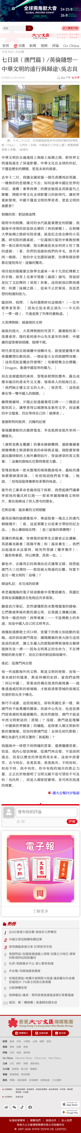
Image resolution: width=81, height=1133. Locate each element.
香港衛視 (30, 1089)
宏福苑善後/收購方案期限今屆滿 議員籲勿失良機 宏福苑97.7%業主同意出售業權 (42, 980)
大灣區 (26, 1041)
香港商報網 (20, 1089)
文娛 (5, 1063)
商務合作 (51, 1120)
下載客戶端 (72, 28)
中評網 (62, 1089)
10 (5, 1003)
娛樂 (25, 1063)
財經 (49, 1041)
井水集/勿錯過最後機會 (24, 971)
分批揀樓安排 (18, 987)
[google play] (70, 1112)
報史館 (62, 1033)
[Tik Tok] (22, 1107)
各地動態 (33, 1080)
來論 (18, 1052)
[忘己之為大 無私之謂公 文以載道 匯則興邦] (68, 36)
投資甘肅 (19, 1097)
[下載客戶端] (64, 28)
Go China (8, 1058)
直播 (18, 1047)
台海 (35, 1041)
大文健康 (56, 1080)
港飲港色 (34, 1063)
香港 (12, 1041)
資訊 (5, 1080)
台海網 (25, 1092)
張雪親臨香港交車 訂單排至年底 (30, 946)
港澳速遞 (45, 1080)
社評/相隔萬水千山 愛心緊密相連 (31, 963)
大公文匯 (40, 36)
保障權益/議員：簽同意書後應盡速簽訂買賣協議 (41, 995)
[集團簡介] (16, 1033)
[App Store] (70, 1104)
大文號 (6, 1069)
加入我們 (66, 1120)
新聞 (5, 1041)
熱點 (12, 1047)
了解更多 (40, 911)
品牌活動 (43, 1033)
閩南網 (18, 1092)
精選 (25, 1047)
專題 (5, 1074)
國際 (42, 1041)
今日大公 (7, 52)
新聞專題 (14, 1074)
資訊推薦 (22, 1080)
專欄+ (12, 1080)
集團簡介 (23, 1033)
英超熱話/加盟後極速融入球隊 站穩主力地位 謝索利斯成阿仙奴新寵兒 (42, 955)
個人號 (24, 1069)
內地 (18, 1041)
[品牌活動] (36, 1033)
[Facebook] (30, 1107)
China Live (40, 1058)
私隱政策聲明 (17, 1120)
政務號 (15, 1069)
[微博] (6, 1107)
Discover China (23, 1058)
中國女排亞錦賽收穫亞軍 (25, 939)
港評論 (26, 1052)
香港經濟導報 (41, 1089)
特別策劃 (25, 1074)
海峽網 (70, 1089)
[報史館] (56, 1033)
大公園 (19, 52)
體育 (18, 1063)
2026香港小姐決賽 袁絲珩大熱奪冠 (33, 932)
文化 (12, 1063)
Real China (55, 1058)
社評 (12, 1052)
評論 (72, 821)
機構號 (33, 1069)
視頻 (5, 1047)
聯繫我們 (35, 1120)
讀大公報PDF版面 (65, 793)
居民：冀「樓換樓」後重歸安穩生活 (33, 1002)
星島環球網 (53, 1089)
